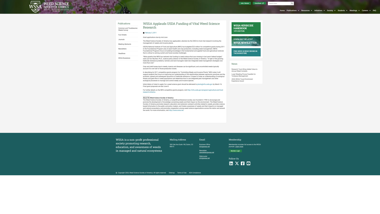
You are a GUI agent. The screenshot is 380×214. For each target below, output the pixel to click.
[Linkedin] (231, 163)
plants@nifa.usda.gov (205, 84)
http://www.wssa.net (176, 110)
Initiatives (318, 10)
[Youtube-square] (248, 163)
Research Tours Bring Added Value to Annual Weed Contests (244, 70)
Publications (292, 10)
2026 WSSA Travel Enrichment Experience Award (242, 80)
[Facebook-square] (243, 163)
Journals (121, 39)
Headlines (121, 53)
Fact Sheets (122, 35)
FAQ (374, 10)
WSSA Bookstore (124, 58)
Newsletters (122, 49)
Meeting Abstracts (124, 44)
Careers (365, 10)
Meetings (353, 10)
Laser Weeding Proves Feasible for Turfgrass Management (244, 75)
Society (330, 10)
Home (282, 10)
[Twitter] (237, 163)
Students (341, 10)
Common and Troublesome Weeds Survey (127, 29)
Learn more (239, 147)
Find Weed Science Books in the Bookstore (245, 52)
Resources (305, 10)
